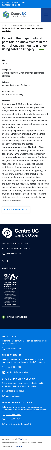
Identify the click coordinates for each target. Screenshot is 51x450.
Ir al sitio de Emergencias (17, 372)
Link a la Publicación (16, 209)
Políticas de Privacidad (15, 317)
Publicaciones (33, 25)
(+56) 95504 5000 (13, 367)
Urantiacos (22, 439)
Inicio (4, 25)
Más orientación (13, 396)
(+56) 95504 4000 (13, 348)
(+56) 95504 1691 (13, 415)
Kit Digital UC (18, 446)
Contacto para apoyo (15, 391)
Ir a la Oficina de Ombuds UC (18, 424)
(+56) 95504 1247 (13, 419)
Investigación (17, 25)
